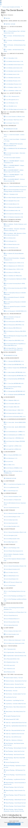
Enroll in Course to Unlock (14, 824)
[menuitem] (1, 3)
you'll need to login (19, 822)
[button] (1, 1)
